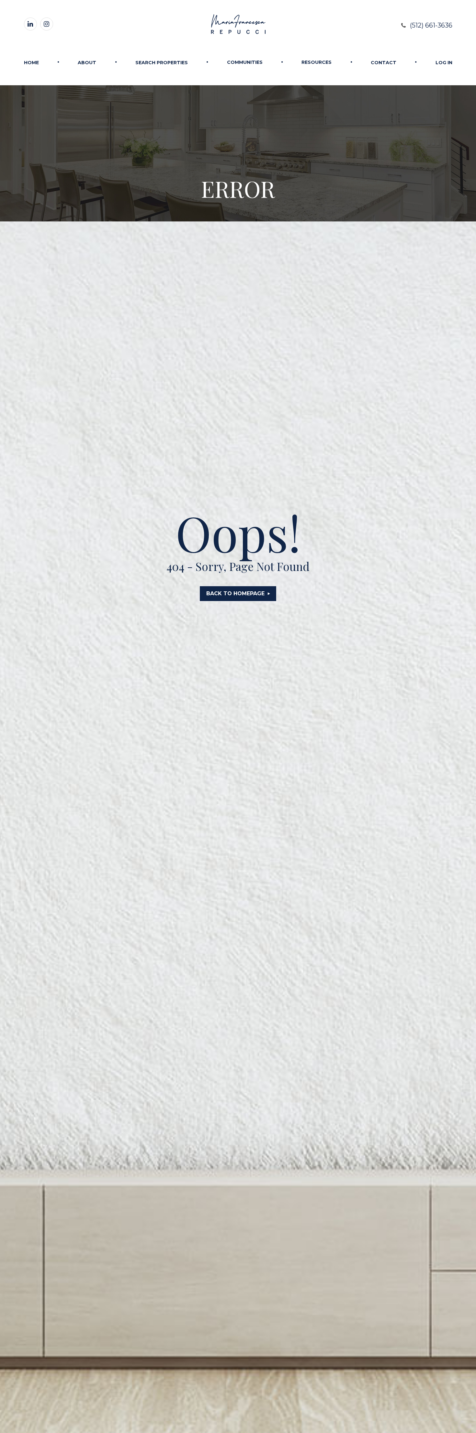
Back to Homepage (235, 593)
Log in (444, 62)
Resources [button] (316, 62)
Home (31, 62)
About (87, 62)
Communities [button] (245, 62)
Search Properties (161, 62)
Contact (383, 62)
